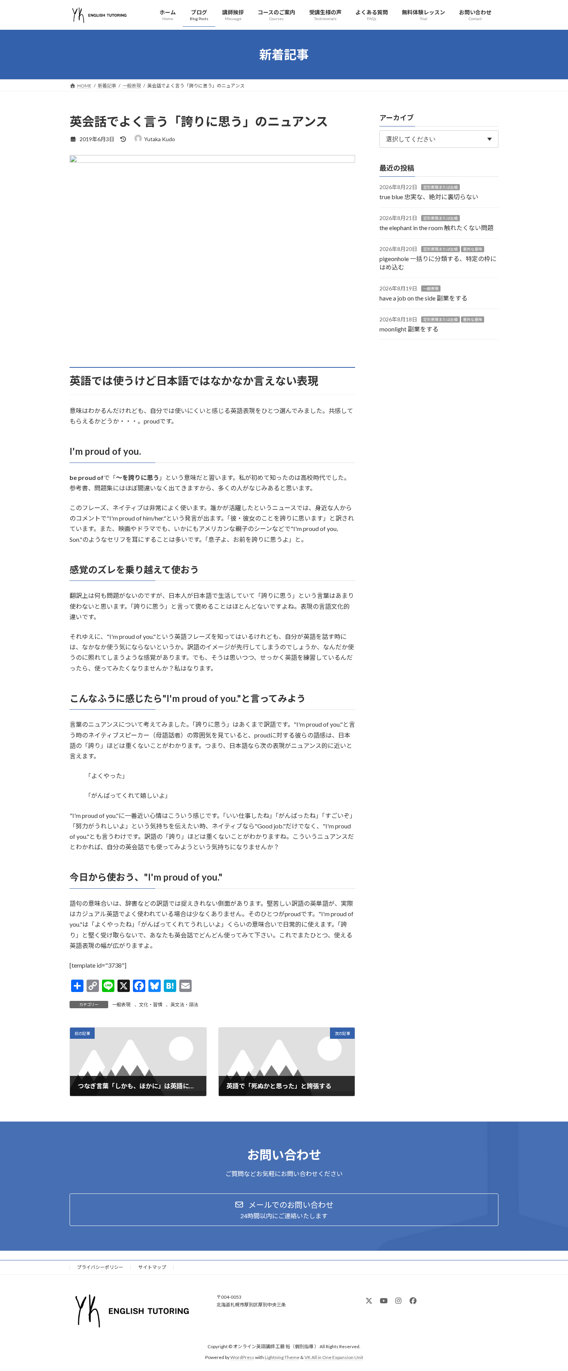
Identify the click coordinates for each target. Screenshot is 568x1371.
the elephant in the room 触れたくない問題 (436, 228)
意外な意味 (472, 249)
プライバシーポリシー (100, 1267)
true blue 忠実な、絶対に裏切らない (428, 197)
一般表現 (121, 1004)
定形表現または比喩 (440, 187)
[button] (284, 1209)
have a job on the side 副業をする (423, 298)
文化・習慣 (150, 1004)
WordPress (242, 1357)
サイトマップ (152, 1267)
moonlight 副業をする (409, 329)
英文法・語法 (184, 1004)
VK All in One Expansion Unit (333, 1357)
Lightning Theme (282, 1357)
